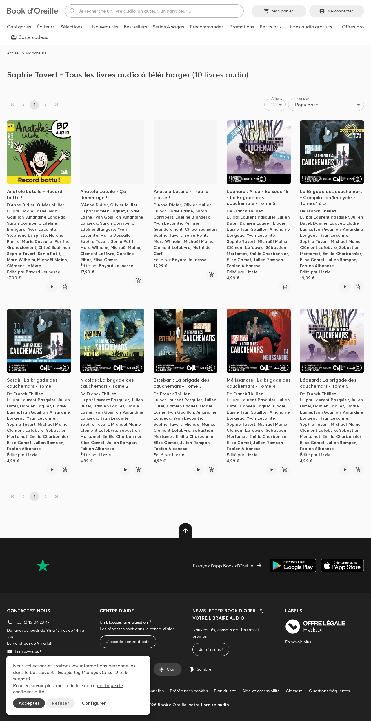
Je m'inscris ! (211, 649)
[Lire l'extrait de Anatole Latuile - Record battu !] (52, 287)
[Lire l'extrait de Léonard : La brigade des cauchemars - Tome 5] (345, 470)
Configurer (94, 703)
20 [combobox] (274, 105)
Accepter (29, 703)
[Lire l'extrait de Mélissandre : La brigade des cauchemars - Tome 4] (271, 470)
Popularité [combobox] (306, 105)
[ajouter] (65, 287)
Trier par (302, 98)
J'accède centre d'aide (128, 641)
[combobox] (154, 11)
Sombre (204, 669)
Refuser (60, 703)
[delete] (185, 530)
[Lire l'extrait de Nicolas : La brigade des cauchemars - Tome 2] (125, 470)
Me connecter (340, 11)
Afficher (277, 98)
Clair (171, 669)
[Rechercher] (72, 11)
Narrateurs (36, 53)
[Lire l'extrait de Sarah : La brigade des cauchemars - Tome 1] (52, 470)
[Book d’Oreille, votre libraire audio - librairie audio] (32, 12)
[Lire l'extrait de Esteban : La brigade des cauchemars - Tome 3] (198, 470)
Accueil (13, 53)
